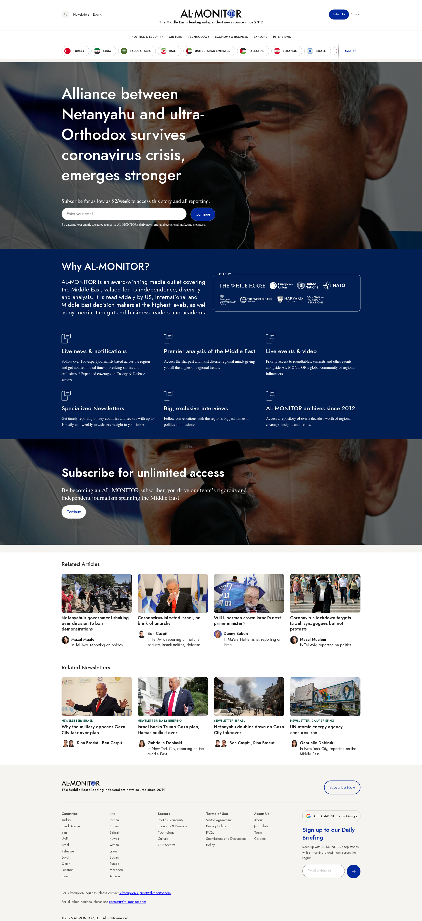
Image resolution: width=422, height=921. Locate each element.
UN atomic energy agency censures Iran (316, 730)
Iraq (112, 813)
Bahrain (115, 832)
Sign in (355, 14)
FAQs (210, 832)
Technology (198, 36)
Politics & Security (147, 36)
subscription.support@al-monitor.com (145, 893)
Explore (260, 36)
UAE (65, 838)
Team (258, 832)
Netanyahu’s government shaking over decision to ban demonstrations (95, 623)
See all (350, 51)
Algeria (115, 876)
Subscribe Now (342, 787)
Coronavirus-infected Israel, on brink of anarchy (169, 621)
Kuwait (114, 838)
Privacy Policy (216, 826)
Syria (65, 876)
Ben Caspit (112, 743)
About (258, 820)
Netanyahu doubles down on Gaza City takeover (249, 730)
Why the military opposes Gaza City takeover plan (93, 730)
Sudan (114, 857)
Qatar (66, 863)
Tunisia (114, 863)
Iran (64, 832)
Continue (73, 512)
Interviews (282, 36)
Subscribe (339, 14)
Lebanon (68, 869)
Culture (175, 36)
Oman (114, 826)
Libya (113, 851)
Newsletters (81, 14)
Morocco (116, 869)
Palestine (68, 851)
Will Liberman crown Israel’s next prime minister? (247, 621)
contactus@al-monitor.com (127, 901)
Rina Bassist (88, 743)
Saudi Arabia (71, 826)
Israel (65, 844)
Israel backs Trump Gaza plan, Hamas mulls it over (169, 730)
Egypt (65, 857)
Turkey (66, 820)
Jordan (114, 820)
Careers (259, 838)
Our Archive (166, 844)
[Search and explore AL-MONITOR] (65, 14)
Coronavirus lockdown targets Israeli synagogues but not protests (320, 623)
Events (97, 14)
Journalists (261, 826)
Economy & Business (231, 36)
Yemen (114, 844)
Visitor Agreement (219, 820)
